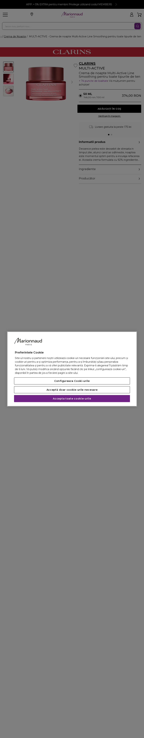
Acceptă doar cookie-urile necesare (72, 389)
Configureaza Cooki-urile (72, 381)
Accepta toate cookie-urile (72, 398)
